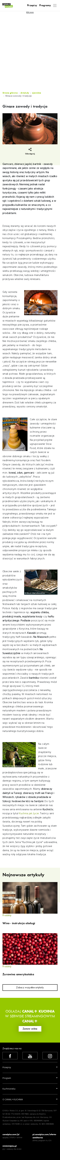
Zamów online (30, 1028)
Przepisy (32, 5)
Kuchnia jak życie (29, 813)
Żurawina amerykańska (18, 974)
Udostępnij (30, 154)
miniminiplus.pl (9, 1146)
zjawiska (36, 93)
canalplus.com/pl (10, 1134)
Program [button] (6, 1078)
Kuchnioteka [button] (8, 1089)
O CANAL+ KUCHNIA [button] (12, 1100)
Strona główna (10, 93)
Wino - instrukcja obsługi (18, 923)
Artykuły (24, 93)
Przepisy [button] (6, 1067)
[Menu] (55, 5)
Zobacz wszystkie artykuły (30, 987)
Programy (45, 5)
